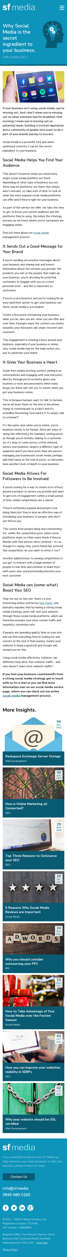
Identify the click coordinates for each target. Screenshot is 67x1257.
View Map (42, 1242)
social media (41, 233)
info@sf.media (15, 1188)
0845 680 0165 (16, 1195)
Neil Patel (45, 603)
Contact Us (19, 1177)
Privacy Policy (10, 1249)
